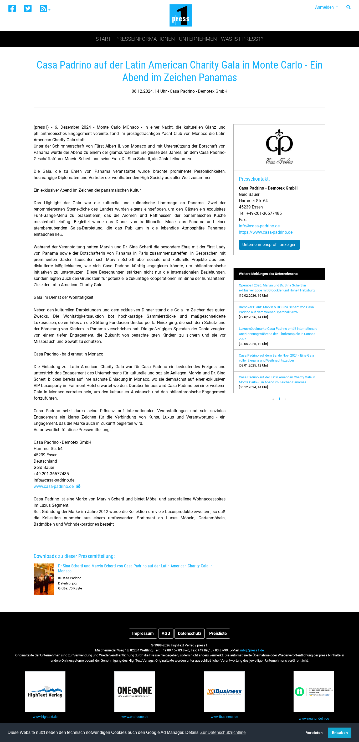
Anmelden (325, 7)
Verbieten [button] (314, 732)
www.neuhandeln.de (314, 718)
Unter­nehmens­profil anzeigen (269, 244)
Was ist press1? (242, 39)
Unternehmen (198, 39)
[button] (45, 8)
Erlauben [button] (340, 732)
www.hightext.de (45, 717)
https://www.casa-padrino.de (266, 232)
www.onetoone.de (134, 717)
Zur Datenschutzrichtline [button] (223, 732)
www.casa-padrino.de (54, 486)
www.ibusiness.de (224, 717)
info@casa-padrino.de (259, 225)
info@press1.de (252, 650)
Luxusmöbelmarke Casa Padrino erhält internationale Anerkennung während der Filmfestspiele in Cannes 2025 (278, 334)
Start (103, 39)
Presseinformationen (145, 39)
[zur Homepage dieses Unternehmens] (78, 486)
